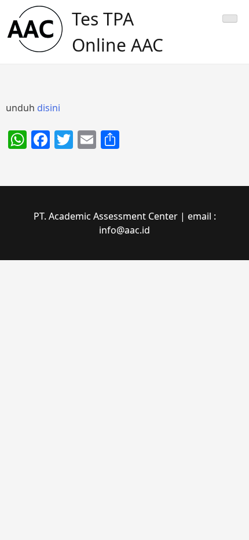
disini (48, 107)
